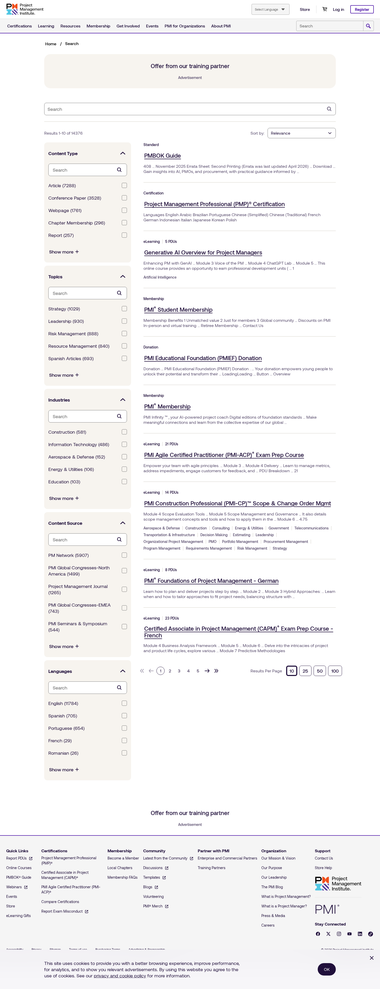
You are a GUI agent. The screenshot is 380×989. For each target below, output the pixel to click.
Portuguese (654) (66, 728)
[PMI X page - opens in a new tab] (328, 934)
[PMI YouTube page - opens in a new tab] (349, 934)
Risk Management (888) (73, 333)
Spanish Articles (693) (71, 358)
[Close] (372, 958)
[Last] (216, 671)
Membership (98, 25)
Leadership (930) (66, 321)
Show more (61, 251)
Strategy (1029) (64, 308)
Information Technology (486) (78, 444)
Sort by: (257, 132)
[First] (142, 671)
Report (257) (61, 235)
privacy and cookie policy (120, 975)
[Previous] (151, 671)
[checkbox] (124, 185)
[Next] (207, 671)
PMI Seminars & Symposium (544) (77, 626)
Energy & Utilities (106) (71, 469)
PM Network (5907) (68, 555)
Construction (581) (67, 432)
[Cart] (325, 9)
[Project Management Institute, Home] (24, 9)
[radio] (291, 671)
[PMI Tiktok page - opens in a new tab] (370, 934)
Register (362, 9)
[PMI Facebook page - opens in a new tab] (318, 934)
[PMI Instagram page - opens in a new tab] (339, 934)
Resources (70, 25)
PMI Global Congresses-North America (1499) (79, 571)
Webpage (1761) (64, 210)
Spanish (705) (62, 715)
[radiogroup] (314, 671)
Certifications (19, 25)
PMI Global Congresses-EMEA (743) (79, 608)
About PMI (221, 25)
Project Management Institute (338, 884)
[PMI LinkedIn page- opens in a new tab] (360, 934)
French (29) (60, 740)
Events (152, 25)
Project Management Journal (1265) (78, 589)
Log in (338, 9)
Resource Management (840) (78, 346)
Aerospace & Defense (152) (76, 457)
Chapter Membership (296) (76, 223)
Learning (46, 25)
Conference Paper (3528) (74, 198)
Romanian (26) (63, 753)
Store (305, 9)
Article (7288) (62, 185)
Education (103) (64, 481)
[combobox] (271, 9)
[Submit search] (368, 26)
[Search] (329, 109)
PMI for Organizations (185, 25)
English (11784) (63, 703)
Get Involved (128, 25)
